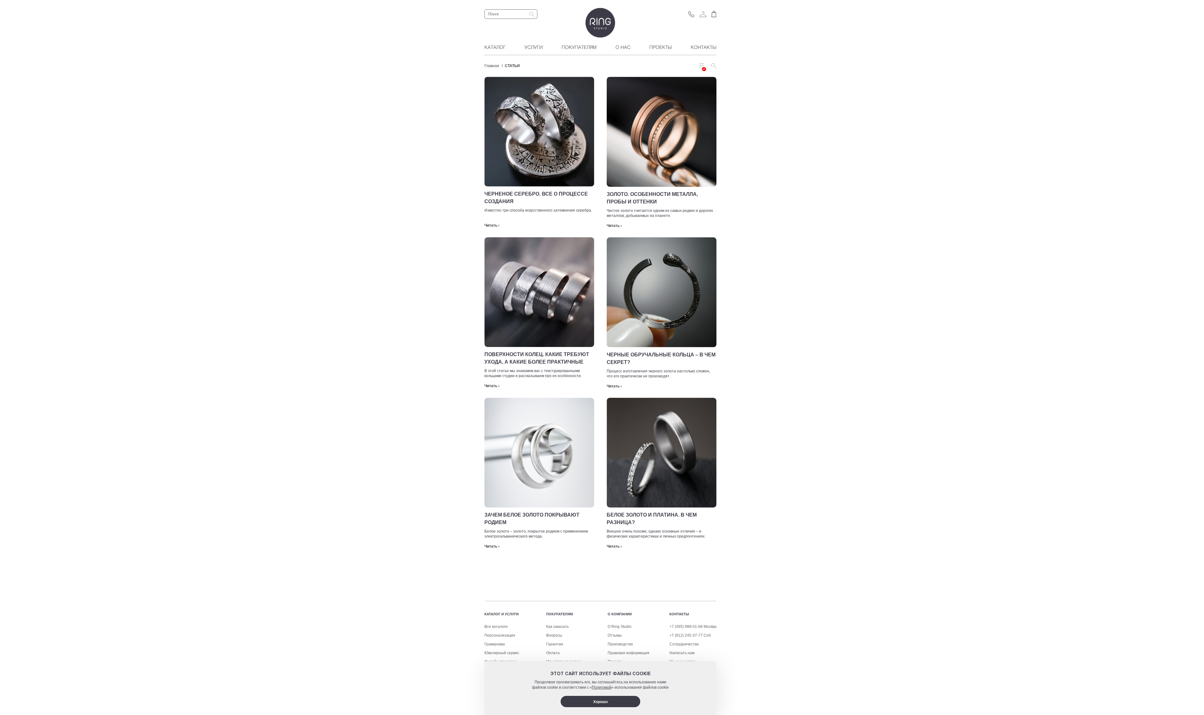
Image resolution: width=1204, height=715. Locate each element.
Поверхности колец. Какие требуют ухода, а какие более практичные (536, 358)
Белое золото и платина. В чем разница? (652, 518)
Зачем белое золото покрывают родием (531, 518)
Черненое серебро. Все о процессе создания (536, 197)
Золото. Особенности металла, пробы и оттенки (652, 198)
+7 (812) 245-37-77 (686, 635)
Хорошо (600, 702)
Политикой (601, 687)
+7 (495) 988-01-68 (686, 626)
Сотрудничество (684, 644)
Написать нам (681, 653)
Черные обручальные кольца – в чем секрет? (661, 358)
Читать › (491, 225)
